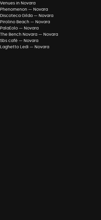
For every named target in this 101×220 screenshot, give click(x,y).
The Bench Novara (18, 34)
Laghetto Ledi (14, 46)
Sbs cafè (9, 40)
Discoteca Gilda (16, 15)
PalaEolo (9, 28)
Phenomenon (13, 9)
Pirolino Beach (14, 21)
